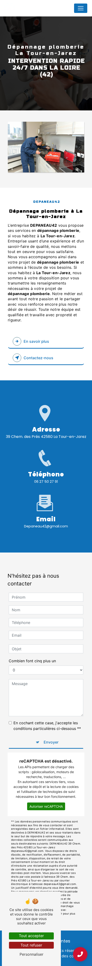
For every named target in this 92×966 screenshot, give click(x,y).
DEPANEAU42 (31, 8)
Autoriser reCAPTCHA (46, 806)
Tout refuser (31, 945)
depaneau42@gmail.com (46, 526)
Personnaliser (31, 954)
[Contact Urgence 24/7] (80, 954)
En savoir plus (36, 341)
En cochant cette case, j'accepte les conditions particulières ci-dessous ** (47, 726)
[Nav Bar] (80, 8)
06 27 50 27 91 (46, 481)
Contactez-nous (38, 357)
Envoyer (51, 742)
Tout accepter (31, 935)
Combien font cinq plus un (32, 660)
